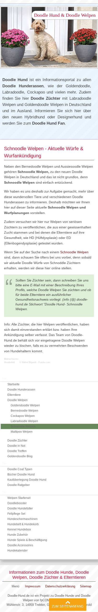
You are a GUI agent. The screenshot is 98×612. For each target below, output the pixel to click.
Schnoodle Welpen (74, 252)
